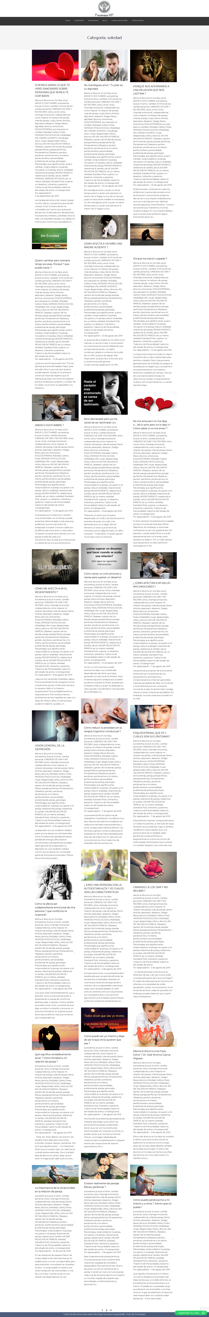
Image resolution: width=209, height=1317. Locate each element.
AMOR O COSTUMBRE (46, 103)
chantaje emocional (44, 115)
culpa (52, 120)
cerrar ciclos (59, 112)
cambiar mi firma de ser (61, 106)
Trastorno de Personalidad (48, 187)
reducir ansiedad (64, 170)
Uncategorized (62, 190)
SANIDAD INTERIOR (55, 178)
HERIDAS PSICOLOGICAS (47, 135)
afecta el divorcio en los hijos (48, 100)
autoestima (63, 103)
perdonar (39, 155)
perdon (63, 152)
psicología (60, 161)
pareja (69, 147)
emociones (58, 126)
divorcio (48, 126)
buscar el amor (42, 106)
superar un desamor (94, 324)
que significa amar (56, 164)
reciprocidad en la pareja (55, 167)
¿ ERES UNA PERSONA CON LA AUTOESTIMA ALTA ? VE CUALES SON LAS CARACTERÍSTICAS (104, 888)
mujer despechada (50, 141)
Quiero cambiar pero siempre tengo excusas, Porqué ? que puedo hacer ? (52, 264)
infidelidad (65, 135)
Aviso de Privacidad (135, 1314)
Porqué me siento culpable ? (150, 258)
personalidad (57, 158)
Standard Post (57, 181)
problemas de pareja (45, 161)
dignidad (39, 126)
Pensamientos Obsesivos (47, 152)
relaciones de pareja (44, 173)
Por (43, 193)
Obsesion (39, 147)
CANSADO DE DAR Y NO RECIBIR (100, 436)
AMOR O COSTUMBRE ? (49, 425)
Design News (61, 123)
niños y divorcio (153, 136)
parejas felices (41, 149)
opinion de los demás (55, 147)
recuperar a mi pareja (45, 170)
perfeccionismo (42, 158)
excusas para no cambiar (96, 281)
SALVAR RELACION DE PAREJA (148, 652)
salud (58, 176)
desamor (49, 123)
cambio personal (43, 109)
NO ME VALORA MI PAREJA (56, 144)
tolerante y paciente (57, 184)
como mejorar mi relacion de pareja (52, 118)
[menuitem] (68, 21)
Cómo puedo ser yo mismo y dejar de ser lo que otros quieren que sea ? (104, 1040)
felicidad (48, 132)
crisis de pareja (42, 120)
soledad (46, 181)
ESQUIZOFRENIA (43, 129)
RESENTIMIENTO (63, 173)
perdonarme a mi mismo (56, 155)
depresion (40, 123)
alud (65, 100)
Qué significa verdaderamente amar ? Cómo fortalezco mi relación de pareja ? (53, 1058)
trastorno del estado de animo (98, 330)
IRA (36, 138)
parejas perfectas (57, 149)
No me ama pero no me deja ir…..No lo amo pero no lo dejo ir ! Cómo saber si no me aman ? (152, 425)
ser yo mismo (113, 171)
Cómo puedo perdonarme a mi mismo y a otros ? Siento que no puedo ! (152, 1203)
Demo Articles (63, 120)
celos (50, 112)
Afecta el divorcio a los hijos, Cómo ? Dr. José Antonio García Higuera (151, 1055)
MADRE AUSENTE (48, 138)
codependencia (62, 115)
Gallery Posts (58, 132)
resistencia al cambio (45, 176)
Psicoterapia (41, 164)
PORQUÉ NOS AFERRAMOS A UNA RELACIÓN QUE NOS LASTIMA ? (151, 90)
